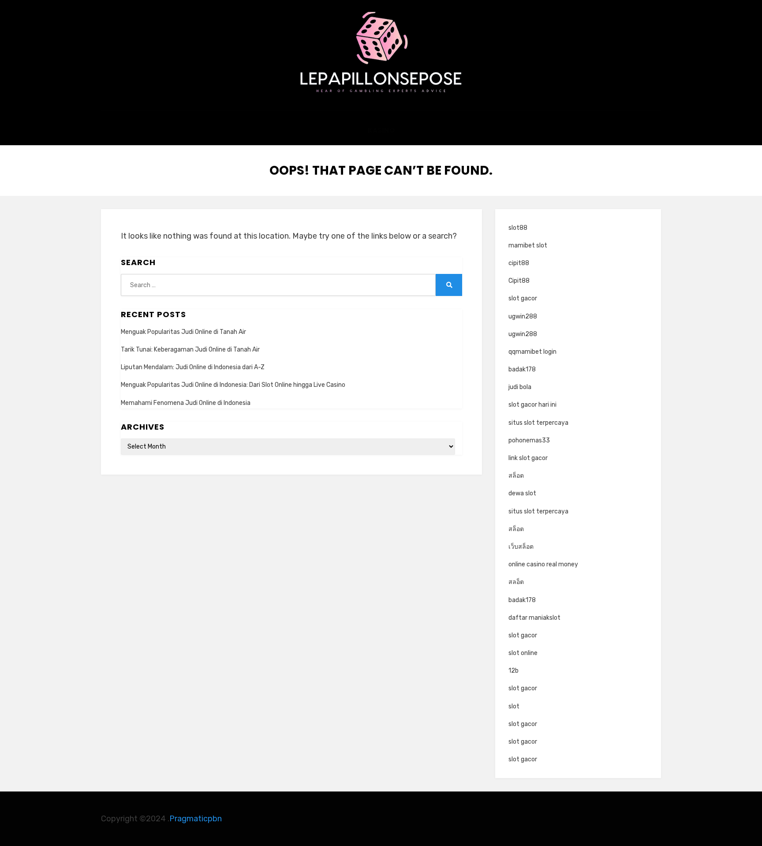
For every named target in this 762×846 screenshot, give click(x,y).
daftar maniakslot (534, 617)
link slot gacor (528, 458)
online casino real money (543, 564)
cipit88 (518, 263)
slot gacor (522, 298)
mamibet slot (527, 245)
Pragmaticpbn (195, 819)
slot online (523, 653)
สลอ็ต (516, 582)
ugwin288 (522, 316)
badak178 (522, 369)
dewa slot (522, 493)
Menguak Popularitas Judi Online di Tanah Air (183, 332)
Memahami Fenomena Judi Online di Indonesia (185, 403)
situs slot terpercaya (538, 423)
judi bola (519, 387)
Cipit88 (519, 280)
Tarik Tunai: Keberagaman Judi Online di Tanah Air (190, 349)
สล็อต (516, 475)
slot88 (517, 228)
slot (513, 706)
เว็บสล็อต (521, 546)
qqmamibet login (532, 352)
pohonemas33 (529, 440)
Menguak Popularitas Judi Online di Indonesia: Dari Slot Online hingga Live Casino (233, 385)
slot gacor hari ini (532, 404)
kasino (381, 130)
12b (513, 670)
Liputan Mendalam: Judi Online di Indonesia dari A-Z (193, 367)
